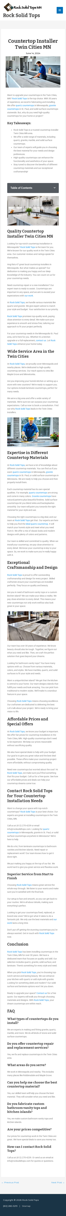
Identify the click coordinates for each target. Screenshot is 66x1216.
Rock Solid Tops (21, 15)
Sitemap (26, 1206)
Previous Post (10, 1182)
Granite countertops (41, 496)
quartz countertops (25, 105)
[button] (55, 188)
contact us (41, 340)
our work (29, 295)
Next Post (58, 1182)
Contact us (42, 993)
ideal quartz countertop (37, 524)
